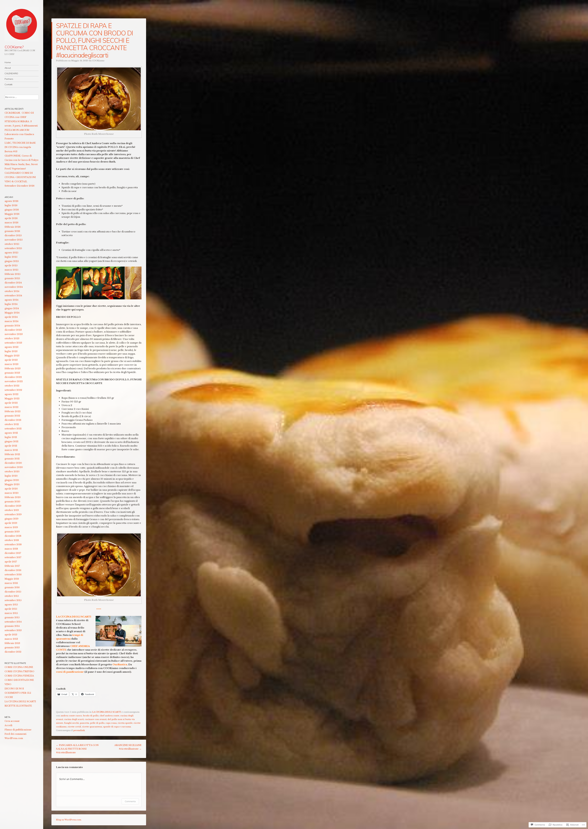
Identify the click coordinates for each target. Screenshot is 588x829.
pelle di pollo (97, 723)
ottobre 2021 (12, 424)
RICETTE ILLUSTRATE (18, 705)
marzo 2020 (12, 493)
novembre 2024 (14, 287)
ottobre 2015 (12, 596)
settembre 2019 (13, 514)
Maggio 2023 (12, 355)
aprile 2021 (11, 445)
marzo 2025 (11, 269)
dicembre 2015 (13, 591)
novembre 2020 (14, 467)
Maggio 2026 (12, 214)
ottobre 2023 (12, 338)
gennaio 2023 (12, 372)
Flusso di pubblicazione (18, 729)
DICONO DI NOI (14, 688)
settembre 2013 (13, 630)
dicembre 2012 (13, 651)
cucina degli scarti (74, 719)
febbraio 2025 (12, 274)
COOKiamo (98, 60)
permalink (79, 730)
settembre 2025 (13, 248)
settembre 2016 (13, 574)
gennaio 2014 (12, 626)
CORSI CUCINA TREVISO (19, 671)
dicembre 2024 (13, 282)
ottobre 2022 (12, 385)
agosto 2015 (11, 604)
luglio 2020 (11, 475)
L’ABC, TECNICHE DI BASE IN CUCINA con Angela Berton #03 (20, 147)
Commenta (130, 801)
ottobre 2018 (12, 540)
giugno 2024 (12, 308)
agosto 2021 (11, 433)
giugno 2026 (12, 209)
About (8, 68)
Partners (9, 79)
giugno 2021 (11, 441)
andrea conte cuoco (71, 715)
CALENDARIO (11, 73)
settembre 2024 (13, 295)
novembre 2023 (14, 334)
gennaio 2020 (12, 501)
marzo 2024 (11, 321)
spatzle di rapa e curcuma (117, 726)
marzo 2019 (11, 527)
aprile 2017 (11, 561)
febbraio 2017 (12, 566)
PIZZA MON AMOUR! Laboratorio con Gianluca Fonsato (19, 134)
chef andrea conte (109, 715)
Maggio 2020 (12, 484)
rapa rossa (111, 723)
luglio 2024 (11, 304)
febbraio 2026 (13, 226)
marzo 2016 (11, 583)
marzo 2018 (11, 548)
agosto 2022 (11, 394)
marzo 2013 (11, 639)
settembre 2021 (13, 428)
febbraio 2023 (13, 368)
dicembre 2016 (13, 570)
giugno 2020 (12, 480)
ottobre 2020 (12, 471)
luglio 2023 (11, 351)
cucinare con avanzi (96, 719)
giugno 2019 (11, 518)
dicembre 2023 (13, 330)
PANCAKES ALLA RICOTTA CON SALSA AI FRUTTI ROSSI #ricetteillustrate (77, 749)
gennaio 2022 (12, 415)
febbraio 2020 (13, 497)
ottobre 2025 (12, 244)
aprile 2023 (11, 360)
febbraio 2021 (12, 454)
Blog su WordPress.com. (68, 819)
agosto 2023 (11, 347)
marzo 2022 (11, 407)
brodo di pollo (91, 715)
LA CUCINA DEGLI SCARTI (106, 712)
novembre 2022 (14, 381)
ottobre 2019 (12, 510)
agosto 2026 (11, 201)
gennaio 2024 (12, 325)
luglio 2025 (11, 257)
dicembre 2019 (13, 505)
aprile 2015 (11, 608)
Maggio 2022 (12, 398)
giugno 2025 (12, 261)
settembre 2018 (13, 544)
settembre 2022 (13, 390)
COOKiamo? (14, 47)
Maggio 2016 (12, 578)
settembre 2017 (13, 557)
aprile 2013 (11, 634)
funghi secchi (71, 723)
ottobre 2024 (12, 291)
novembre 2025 (14, 239)
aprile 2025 (11, 265)
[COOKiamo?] (22, 24)
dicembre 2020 (13, 463)
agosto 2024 (11, 299)
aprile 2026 (11, 218)
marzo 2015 (11, 613)
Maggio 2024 (12, 312)
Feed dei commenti (15, 734)
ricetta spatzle (125, 723)
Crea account (12, 721)
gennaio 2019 (12, 531)
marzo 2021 (11, 450)
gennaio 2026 (12, 231)
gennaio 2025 (12, 278)
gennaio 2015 (12, 617)
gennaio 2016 (12, 587)
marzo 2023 (11, 364)
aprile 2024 (11, 317)
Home (8, 62)
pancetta (84, 723)
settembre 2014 (13, 621)
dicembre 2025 (13, 235)
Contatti (8, 84)
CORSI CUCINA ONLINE (19, 667)
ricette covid (74, 726)
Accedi (8, 725)
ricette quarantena (92, 726)
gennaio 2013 (12, 647)
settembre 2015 (13, 600)
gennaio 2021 (12, 458)
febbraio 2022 (13, 411)
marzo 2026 (11, 222)
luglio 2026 (11, 205)
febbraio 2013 (12, 643)
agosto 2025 (11, 252)
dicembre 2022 (13, 377)
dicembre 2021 (13, 420)
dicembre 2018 (13, 536)
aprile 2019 (11, 523)
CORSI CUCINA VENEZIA (19, 675)
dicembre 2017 (13, 553)
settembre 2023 (13, 342)
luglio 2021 (11, 437)
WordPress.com (14, 738)
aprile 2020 (11, 488)
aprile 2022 (11, 402)
